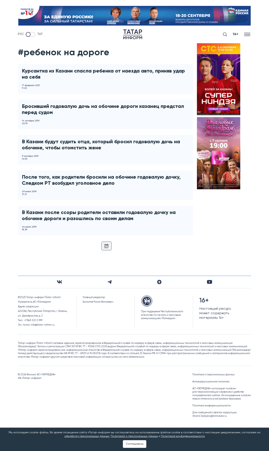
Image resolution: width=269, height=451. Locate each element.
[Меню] (247, 34)
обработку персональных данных (86, 436)
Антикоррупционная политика (210, 381)
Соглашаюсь (134, 444)
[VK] (59, 281)
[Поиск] (225, 34)
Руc (21, 34)
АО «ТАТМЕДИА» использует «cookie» (214, 388)
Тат (40, 34)
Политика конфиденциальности (211, 405)
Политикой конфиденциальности (183, 436)
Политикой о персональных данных (134, 436)
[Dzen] (159, 282)
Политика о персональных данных (213, 374)
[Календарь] (106, 246)
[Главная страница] (132, 34)
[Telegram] (110, 282)
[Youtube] (209, 282)
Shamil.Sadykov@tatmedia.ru (209, 416)
